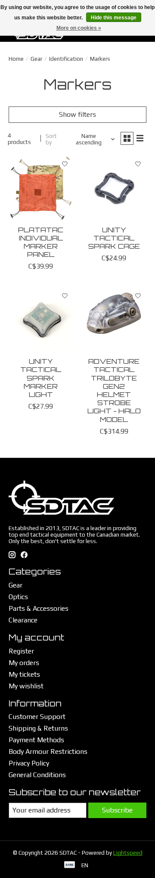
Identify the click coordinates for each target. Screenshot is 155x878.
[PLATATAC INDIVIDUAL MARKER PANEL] (41, 188)
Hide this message (113, 18)
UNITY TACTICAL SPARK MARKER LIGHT (40, 378)
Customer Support (37, 716)
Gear (36, 59)
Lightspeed (128, 853)
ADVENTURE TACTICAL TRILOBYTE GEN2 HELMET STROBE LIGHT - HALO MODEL (114, 390)
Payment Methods (36, 740)
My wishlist (26, 686)
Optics (18, 597)
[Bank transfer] (69, 865)
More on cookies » (78, 28)
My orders (24, 663)
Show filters (77, 114)
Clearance (23, 620)
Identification (66, 59)
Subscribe (117, 810)
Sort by (51, 139)
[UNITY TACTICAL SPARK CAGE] (114, 188)
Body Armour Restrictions (48, 751)
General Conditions (37, 775)
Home (16, 59)
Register (21, 651)
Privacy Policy (29, 763)
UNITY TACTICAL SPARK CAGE (114, 237)
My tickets (24, 674)
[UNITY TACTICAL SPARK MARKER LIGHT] (41, 319)
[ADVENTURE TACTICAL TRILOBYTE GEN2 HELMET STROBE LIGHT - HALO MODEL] (114, 319)
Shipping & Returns (38, 728)
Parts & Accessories (38, 608)
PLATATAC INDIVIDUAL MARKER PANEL (40, 242)
